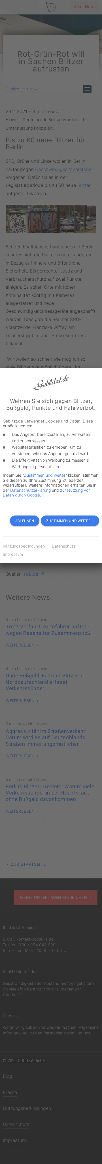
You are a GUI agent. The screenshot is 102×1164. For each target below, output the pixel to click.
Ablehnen (24, 521)
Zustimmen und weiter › (70, 521)
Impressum (13, 554)
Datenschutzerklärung (30, 490)
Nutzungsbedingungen (24, 546)
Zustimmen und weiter (44, 475)
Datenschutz (63, 546)
